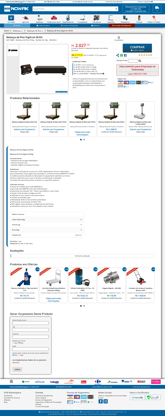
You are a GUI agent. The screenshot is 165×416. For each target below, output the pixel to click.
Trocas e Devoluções (70, 25)
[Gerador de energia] (97, 18)
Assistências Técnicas (12, 398)
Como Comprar (40, 398)
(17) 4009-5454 (30, 2)
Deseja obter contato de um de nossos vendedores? (30, 353)
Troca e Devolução (42, 406)
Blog (5, 402)
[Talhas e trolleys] (154, 18)
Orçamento (119, 40)
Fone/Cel (15, 334)
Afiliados (96, 25)
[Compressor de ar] (54, 18)
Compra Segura (44, 25)
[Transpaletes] (82, 18)
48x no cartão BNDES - (88, 73)
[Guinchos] (111, 18)
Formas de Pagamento (43, 400)
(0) (151, 55)
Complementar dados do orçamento (29, 361)
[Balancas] (39, 18)
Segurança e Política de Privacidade (48, 402)
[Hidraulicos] (125, 18)
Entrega (38, 404)
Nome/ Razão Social (19, 320)
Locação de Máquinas (122, 25)
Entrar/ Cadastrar (144, 2)
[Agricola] (25, 18)
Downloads (8, 396)
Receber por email (18, 341)
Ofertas (17, 25)
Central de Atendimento (114, 2)
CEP (13, 327)
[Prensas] (139, 18)
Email (14, 346)
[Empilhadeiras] (68, 18)
